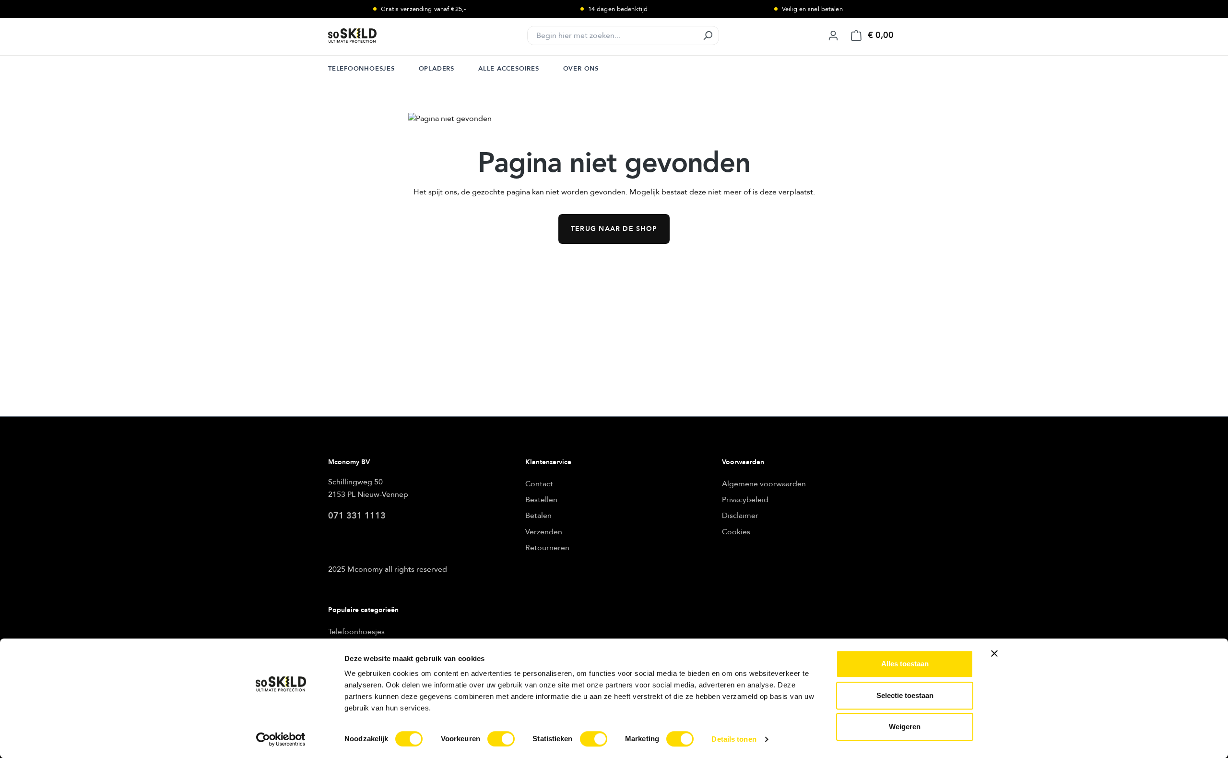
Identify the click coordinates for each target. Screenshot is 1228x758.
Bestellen (541, 499)
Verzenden (543, 532)
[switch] (501, 738)
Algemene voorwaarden (764, 484)
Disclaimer (740, 515)
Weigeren (905, 726)
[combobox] (612, 35)
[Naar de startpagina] (376, 35)
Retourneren (547, 547)
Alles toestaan (905, 664)
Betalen (538, 515)
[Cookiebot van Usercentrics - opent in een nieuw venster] (281, 739)
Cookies (736, 532)
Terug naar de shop (614, 228)
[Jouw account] (833, 35)
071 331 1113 (357, 516)
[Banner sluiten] (994, 653)
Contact (539, 484)
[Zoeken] (708, 35)
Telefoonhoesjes (356, 631)
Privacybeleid (745, 499)
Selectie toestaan (904, 695)
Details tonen (733, 739)
